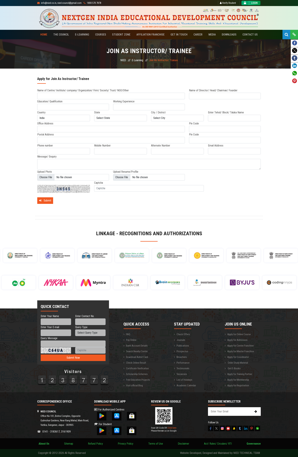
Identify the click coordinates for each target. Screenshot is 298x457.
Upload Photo (44, 171)
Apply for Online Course (239, 334)
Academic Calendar (186, 385)
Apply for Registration (238, 385)
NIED (123, 60)
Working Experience (124, 101)
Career (197, 34)
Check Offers (183, 334)
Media (212, 34)
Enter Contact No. (84, 316)
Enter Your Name (50, 316)
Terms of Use (155, 443)
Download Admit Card (137, 357)
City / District (158, 112)
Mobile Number (102, 145)
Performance (183, 362)
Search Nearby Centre (137, 351)
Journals (181, 340)
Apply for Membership (238, 379)
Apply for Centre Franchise (240, 345)
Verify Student (229, 3)
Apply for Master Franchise (240, 351)
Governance (254, 443)
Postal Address (45, 134)
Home (43, 34)
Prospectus (182, 351)
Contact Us (250, 34)
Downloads (229, 34)
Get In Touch (179, 34)
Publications (183, 345)
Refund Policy (95, 443)
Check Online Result (136, 362)
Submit (46, 200)
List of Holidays (184, 379)
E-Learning (82, 34)
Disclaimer (183, 443)
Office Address (45, 123)
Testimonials (183, 368)
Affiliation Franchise (150, 34)
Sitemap (68, 443)
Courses (100, 34)
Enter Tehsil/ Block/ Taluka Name (226, 112)
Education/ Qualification (49, 101)
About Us (43, 443)
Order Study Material (237, 362)
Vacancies (182, 374)
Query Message (49, 338)
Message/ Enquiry (47, 156)
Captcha (98, 182)
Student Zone (121, 34)
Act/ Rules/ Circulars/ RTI (218, 443)
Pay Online (131, 340)
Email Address (215, 145)
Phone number (45, 145)
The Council (61, 34)
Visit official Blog (134, 385)
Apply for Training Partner (239, 374)
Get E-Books (234, 368)
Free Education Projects (138, 379)
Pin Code (194, 123)
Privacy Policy (125, 443)
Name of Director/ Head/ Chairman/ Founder (213, 90)
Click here (171, 427)
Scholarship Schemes (137, 374)
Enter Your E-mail (50, 327)
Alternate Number (160, 145)
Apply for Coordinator (238, 357)
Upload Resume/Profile (125, 171)
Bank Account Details (137, 345)
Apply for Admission (237, 340)
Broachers (182, 357)
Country (41, 112)
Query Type (81, 327)
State (97, 112)
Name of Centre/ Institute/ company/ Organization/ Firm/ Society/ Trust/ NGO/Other (83, 90)
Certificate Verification (137, 368)
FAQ (128, 334)
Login (254, 3)
